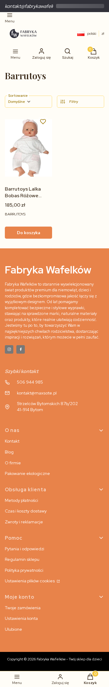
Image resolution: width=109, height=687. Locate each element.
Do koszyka (28, 232)
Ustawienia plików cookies (30, 581)
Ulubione (13, 629)
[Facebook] (20, 349)
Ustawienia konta (21, 618)
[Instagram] (9, 349)
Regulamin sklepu (22, 559)
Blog (9, 452)
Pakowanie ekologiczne (27, 473)
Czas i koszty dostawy (26, 511)
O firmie (13, 463)
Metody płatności (21, 500)
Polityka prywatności (24, 570)
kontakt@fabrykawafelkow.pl (34, 6)
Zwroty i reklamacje (24, 522)
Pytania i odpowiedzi (24, 548)
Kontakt (12, 441)
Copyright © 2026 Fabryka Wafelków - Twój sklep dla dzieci (54, 659)
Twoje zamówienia (23, 607)
